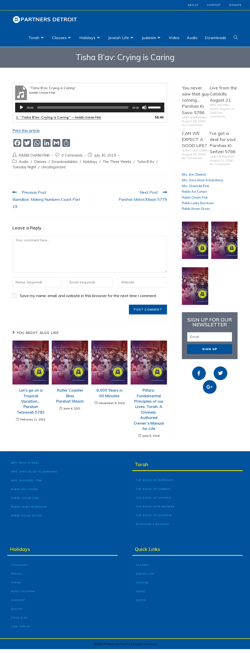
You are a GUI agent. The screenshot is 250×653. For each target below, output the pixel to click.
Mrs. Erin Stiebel (194, 174)
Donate (235, 5)
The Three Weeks (117, 161)
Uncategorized (53, 167)
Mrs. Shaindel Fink (195, 186)
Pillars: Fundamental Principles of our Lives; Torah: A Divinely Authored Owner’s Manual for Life (149, 409)
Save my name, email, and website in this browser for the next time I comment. (88, 295)
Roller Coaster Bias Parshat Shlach (70, 396)
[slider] (155, 107)
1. (58, 117)
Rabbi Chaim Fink (195, 197)
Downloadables (65, 161)
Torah (141, 464)
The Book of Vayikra (153, 497)
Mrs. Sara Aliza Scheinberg (202, 180)
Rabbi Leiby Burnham (198, 203)
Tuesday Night (24, 167)
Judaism (142, 582)
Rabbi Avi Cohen (194, 191)
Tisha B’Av (145, 161)
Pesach (16, 573)
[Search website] (235, 38)
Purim (16, 582)
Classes (40, 161)
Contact (214, 5)
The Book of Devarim (154, 515)
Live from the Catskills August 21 (223, 94)
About (193, 5)
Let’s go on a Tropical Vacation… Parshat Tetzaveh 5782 (31, 401)
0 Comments (72, 155)
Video (141, 591)
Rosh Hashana (23, 591)
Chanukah (19, 565)
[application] (89, 107)
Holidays (90, 161)
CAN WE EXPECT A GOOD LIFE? (194, 139)
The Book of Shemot (153, 489)
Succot (17, 608)
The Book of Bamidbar (155, 506)
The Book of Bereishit (155, 480)
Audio (24, 161)
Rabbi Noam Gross (196, 209)
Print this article (26, 130)
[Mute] (144, 107)
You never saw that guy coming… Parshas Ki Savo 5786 (195, 100)
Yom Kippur (20, 626)
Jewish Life (145, 573)
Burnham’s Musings (152, 524)
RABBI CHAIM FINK (34, 155)
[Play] (21, 107)
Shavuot (18, 600)
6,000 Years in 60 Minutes (109, 393)
